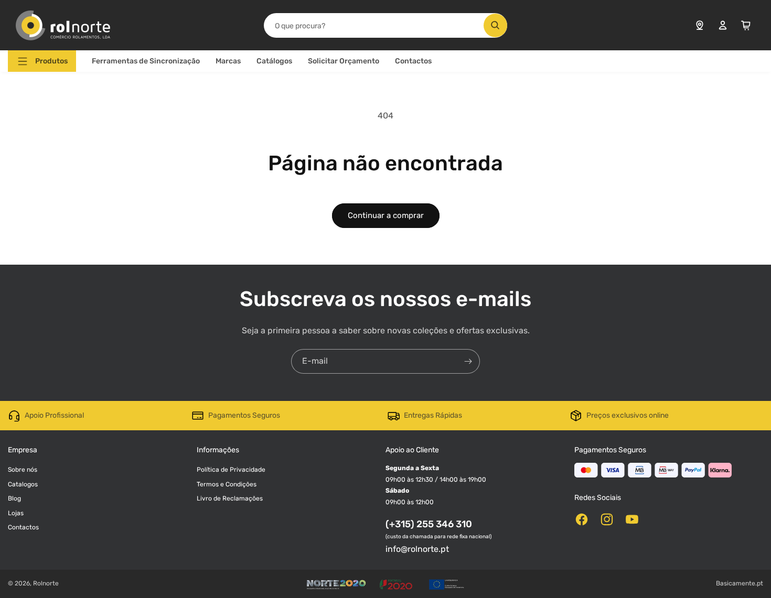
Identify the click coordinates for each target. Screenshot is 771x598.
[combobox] (385, 25)
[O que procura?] (495, 25)
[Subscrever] (467, 361)
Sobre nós (22, 469)
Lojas (16, 513)
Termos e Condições (226, 484)
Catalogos (23, 484)
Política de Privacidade (231, 469)
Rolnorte (46, 583)
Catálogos (274, 61)
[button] (42, 61)
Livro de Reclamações (230, 498)
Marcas (228, 61)
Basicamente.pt (739, 583)
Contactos (413, 61)
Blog (14, 498)
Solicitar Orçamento (343, 61)
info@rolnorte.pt (417, 549)
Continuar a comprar (386, 215)
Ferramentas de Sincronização (146, 61)
